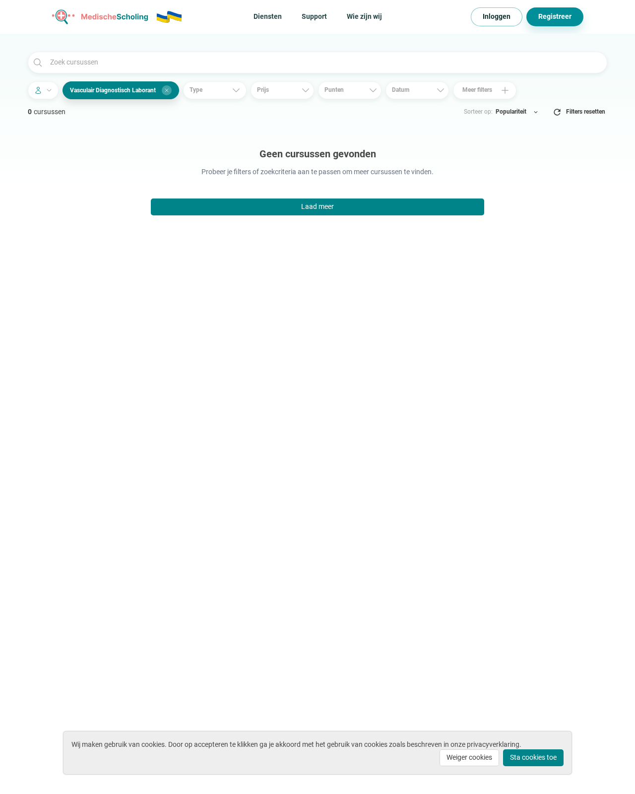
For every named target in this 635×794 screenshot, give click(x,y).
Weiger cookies (469, 757)
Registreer (555, 16)
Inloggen (496, 16)
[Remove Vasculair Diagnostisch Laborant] (167, 90)
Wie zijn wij (364, 16)
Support (314, 16)
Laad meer (317, 206)
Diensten (268, 16)
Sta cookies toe (533, 757)
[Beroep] (43, 90)
